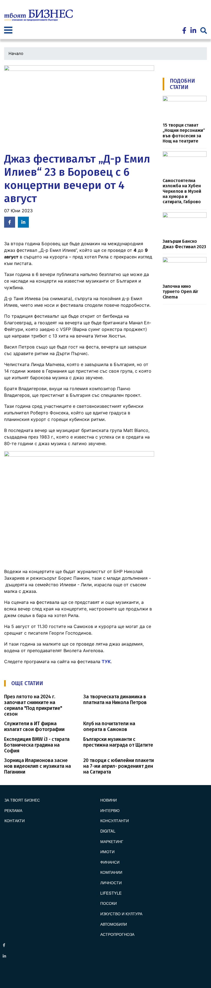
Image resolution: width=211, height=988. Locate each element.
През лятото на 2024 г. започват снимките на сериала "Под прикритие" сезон (33, 705)
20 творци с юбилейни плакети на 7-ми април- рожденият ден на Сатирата (118, 766)
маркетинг (111, 841)
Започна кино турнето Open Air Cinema (180, 292)
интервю (110, 810)
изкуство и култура (121, 913)
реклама (13, 810)
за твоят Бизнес (22, 800)
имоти (107, 851)
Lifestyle (111, 893)
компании (111, 872)
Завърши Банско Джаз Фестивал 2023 (184, 244)
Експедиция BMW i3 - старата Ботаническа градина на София (37, 745)
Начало (16, 53)
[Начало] (38, 15)
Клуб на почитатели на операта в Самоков (109, 726)
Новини (108, 800)
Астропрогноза (117, 934)
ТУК (106, 661)
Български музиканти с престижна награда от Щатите (118, 742)
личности (111, 882)
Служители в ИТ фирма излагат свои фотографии (34, 726)
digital (107, 831)
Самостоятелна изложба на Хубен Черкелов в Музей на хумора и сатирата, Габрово (182, 191)
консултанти (114, 820)
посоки (108, 903)
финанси (110, 862)
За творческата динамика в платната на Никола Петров (115, 699)
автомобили (113, 924)
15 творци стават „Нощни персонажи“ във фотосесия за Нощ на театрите (184, 133)
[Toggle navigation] (8, 30)
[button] (79, 107)
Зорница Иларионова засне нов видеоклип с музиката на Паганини (37, 766)
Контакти (14, 820)
